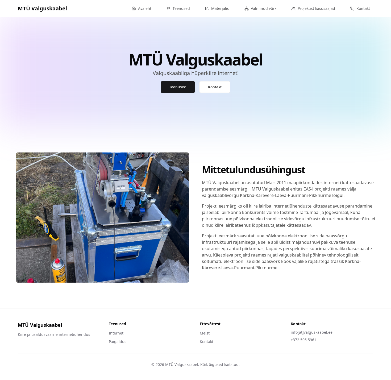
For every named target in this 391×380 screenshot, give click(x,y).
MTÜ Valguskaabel (42, 8)
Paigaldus (117, 341)
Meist (205, 333)
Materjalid (220, 8)
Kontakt (363, 8)
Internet (116, 333)
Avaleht (144, 8)
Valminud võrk (263, 8)
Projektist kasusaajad (316, 8)
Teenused (181, 8)
